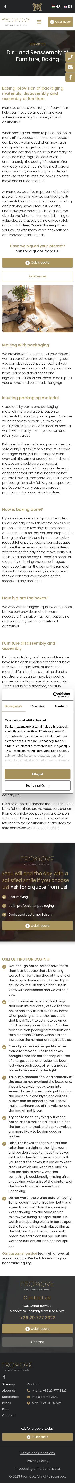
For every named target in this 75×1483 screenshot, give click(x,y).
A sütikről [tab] (61, 706)
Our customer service (19, 1253)
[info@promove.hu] (28, 1396)
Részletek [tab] (37, 706)
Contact (8, 1415)
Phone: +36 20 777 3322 (49, 1390)
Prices (6, 1403)
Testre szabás (35, 785)
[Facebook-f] (5, 7)
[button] (39, 21)
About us (9, 1390)
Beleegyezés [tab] (13, 706)
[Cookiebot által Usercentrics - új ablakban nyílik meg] (53, 695)
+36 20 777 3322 (37, 1318)
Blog (5, 1409)
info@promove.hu (45, 1397)
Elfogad (37, 774)
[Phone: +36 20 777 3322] (28, 1390)
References (10, 1396)
